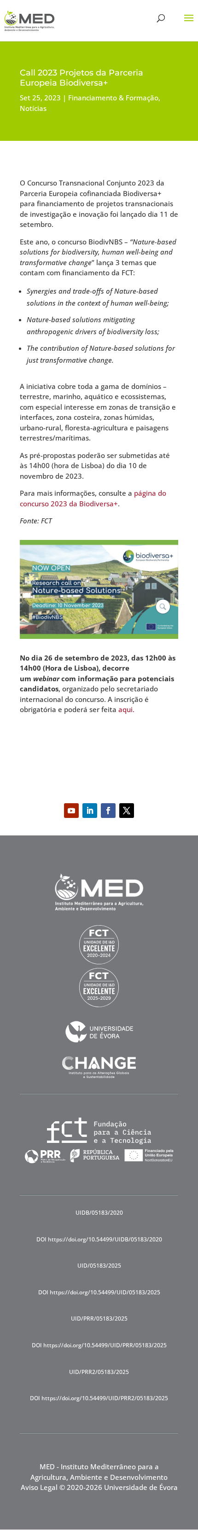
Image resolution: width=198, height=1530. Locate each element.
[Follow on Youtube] (71, 810)
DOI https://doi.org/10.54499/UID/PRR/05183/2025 (99, 1345)
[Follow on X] (126, 810)
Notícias (33, 108)
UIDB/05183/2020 (99, 1213)
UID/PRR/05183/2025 (99, 1318)
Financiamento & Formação (113, 97)
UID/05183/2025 (99, 1265)
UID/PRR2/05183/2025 (99, 1372)
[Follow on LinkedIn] (89, 810)
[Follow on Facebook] (108, 810)
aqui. (126, 709)
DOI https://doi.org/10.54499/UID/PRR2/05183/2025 (99, 1398)
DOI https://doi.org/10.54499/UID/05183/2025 (99, 1292)
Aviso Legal (39, 1487)
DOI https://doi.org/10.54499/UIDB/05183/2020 (99, 1239)
